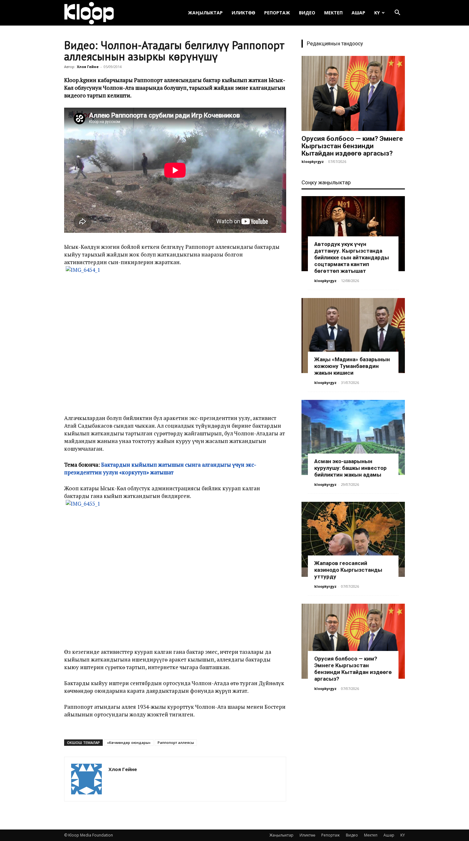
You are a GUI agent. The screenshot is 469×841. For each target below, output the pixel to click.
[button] (397, 13)
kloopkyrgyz (313, 161)
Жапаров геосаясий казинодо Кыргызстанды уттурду (348, 570)
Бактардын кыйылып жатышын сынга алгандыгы (166, 464)
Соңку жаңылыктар (326, 182)
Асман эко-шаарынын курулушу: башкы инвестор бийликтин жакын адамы (350, 468)
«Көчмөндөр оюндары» (129, 742)
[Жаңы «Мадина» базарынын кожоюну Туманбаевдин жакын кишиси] (353, 335)
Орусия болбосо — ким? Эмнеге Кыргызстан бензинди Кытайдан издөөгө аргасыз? (352, 146)
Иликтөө (243, 13)
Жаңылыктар (205, 13)
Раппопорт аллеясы (176, 742)
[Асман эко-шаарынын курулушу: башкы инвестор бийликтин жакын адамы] (353, 437)
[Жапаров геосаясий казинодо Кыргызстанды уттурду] (353, 539)
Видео (307, 13)
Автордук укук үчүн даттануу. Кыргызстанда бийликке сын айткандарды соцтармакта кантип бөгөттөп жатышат (351, 257)
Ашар (358, 13)
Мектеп (333, 13)
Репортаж (277, 13)
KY (377, 13)
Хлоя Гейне (88, 66)
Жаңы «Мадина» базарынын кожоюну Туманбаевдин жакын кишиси (352, 366)
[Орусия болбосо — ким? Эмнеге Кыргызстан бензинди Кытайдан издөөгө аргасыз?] (353, 93)
